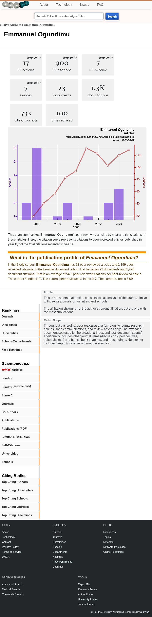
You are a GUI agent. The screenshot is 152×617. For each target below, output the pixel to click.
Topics (107, 536)
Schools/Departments (16, 341)
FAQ (100, 4)
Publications (10, 420)
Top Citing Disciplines (17, 515)
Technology (64, 4)
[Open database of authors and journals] (16, 2)
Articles (12, 369)
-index (7, 378)
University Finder (87, 599)
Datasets (108, 541)
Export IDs (84, 584)
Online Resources (113, 551)
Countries (58, 566)
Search (112, 16)
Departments (60, 551)
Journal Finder (86, 604)
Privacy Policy (10, 546)
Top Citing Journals (15, 506)
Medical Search (11, 589)
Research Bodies (62, 561)
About (44, 4)
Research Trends (88, 589)
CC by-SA (144, 612)
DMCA (6, 556)
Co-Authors (10, 412)
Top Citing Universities (17, 490)
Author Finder (85, 594)
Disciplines (9, 324)
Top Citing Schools (15, 498)
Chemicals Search (12, 594)
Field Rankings (12, 349)
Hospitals (58, 556)
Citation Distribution (16, 437)
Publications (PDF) (15, 428)
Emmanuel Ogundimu (39, 25)
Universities (10, 333)
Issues (84, 4)
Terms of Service (12, 551)
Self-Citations (11, 445)
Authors (15, 25)
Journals (8, 316)
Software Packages (114, 546)
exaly (4, 25)
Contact (6, 541)
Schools (7, 461)
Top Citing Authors (15, 481)
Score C (7, 395)
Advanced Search (12, 584)
